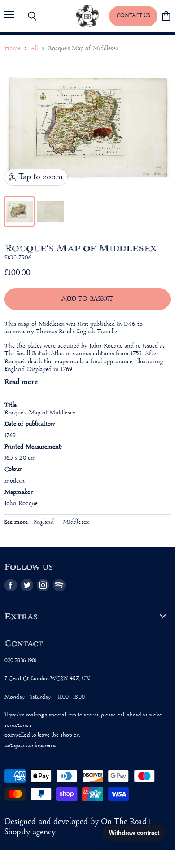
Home (12, 48)
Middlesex (76, 522)
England (44, 522)
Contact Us (133, 15)
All (34, 48)
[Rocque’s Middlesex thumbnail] (19, 211)
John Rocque (21, 503)
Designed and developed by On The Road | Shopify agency (77, 827)
